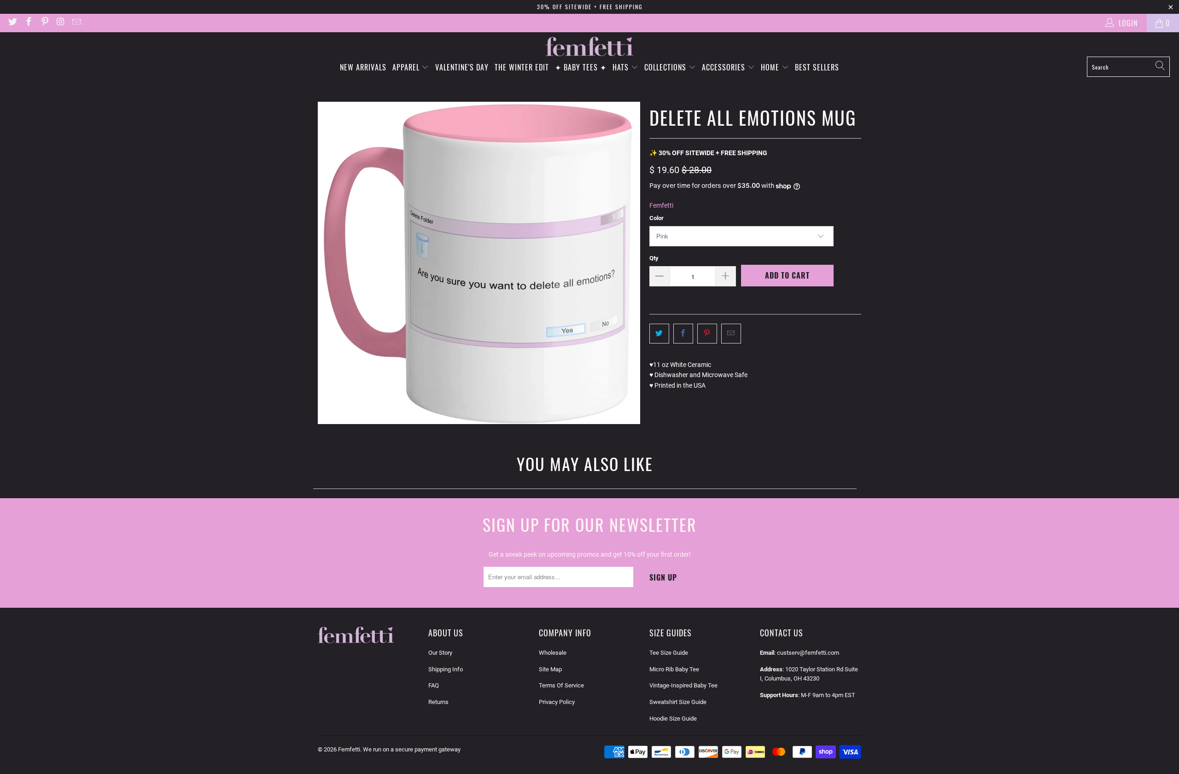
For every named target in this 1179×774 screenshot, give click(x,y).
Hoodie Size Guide (673, 718)
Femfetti (661, 205)
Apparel (407, 67)
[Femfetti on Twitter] (12, 22)
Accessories (724, 67)
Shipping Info (445, 669)
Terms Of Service (561, 685)
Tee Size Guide (668, 652)
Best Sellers (817, 67)
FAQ (433, 685)
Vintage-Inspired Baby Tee (683, 685)
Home (771, 67)
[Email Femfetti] (76, 22)
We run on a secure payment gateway (412, 749)
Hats (622, 67)
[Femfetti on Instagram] (60, 22)
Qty (654, 258)
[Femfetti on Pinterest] (44, 22)
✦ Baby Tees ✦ (581, 67)
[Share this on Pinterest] (707, 333)
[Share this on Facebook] (683, 333)
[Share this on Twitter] (659, 333)
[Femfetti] (589, 47)
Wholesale (552, 652)
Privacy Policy (557, 701)
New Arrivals (363, 67)
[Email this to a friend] (731, 333)
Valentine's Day (462, 67)
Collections (666, 67)
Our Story (440, 652)
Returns (438, 701)
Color (656, 218)
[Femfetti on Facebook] (28, 22)
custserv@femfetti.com (808, 652)
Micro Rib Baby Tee (674, 669)
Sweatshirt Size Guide (677, 701)
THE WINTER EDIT (522, 67)
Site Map (550, 669)
